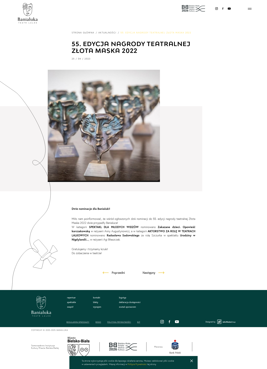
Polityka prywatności (119, 322)
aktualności (107, 32)
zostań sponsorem (127, 306)
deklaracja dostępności (129, 302)
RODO (98, 322)
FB (223, 8)
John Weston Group (226, 322)
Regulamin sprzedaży (77, 322)
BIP (138, 322)
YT (229, 8)
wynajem (97, 306)
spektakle (71, 302)
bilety (95, 302)
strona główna (83, 32)
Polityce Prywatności (137, 364)
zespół (70, 306)
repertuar (71, 297)
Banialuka (28, 13)
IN (216, 8)
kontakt (96, 297)
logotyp (122, 297)
